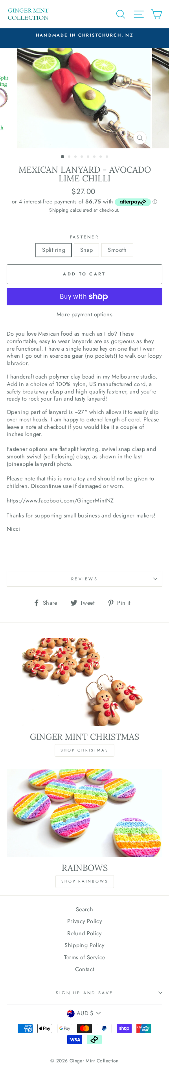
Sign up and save (84, 993)
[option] (84, 35)
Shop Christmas (84, 750)
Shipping (58, 210)
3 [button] (76, 157)
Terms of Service (84, 957)
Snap (86, 250)
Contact (84, 969)
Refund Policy (84, 933)
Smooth (117, 250)
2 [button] (70, 157)
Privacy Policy (84, 921)
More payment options (84, 314)
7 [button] (101, 157)
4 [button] (82, 157)
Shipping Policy (84, 945)
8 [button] (108, 157)
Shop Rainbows (84, 881)
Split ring (53, 250)
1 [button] (63, 157)
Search (84, 909)
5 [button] (89, 157)
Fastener (84, 237)
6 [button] (95, 157)
